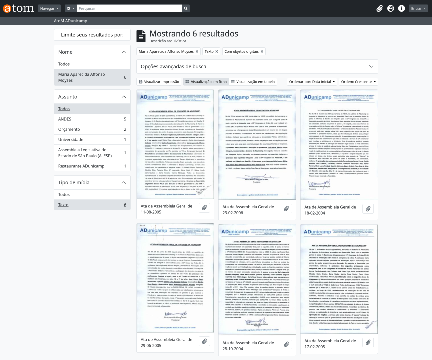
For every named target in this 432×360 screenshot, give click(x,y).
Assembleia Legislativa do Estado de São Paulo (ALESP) (92, 152)
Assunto (67, 96)
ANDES (92, 120)
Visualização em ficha (208, 81)
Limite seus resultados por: (92, 34)
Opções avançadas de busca (173, 66)
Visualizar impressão (161, 81)
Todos (64, 64)
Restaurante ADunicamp (92, 167)
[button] (379, 8)
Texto (92, 206)
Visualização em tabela (255, 81)
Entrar (417, 8)
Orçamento (92, 130)
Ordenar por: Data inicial (310, 81)
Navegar (48, 8)
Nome (65, 51)
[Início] (20, 8)
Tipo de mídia (74, 182)
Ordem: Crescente (357, 81)
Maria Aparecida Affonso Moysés (92, 77)
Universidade (92, 141)
